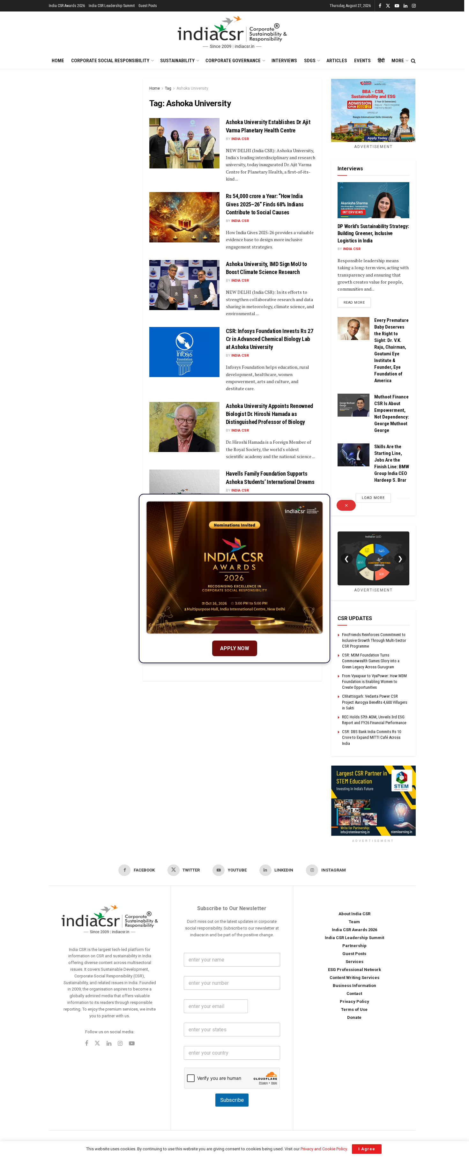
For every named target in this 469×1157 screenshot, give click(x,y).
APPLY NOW (234, 648)
